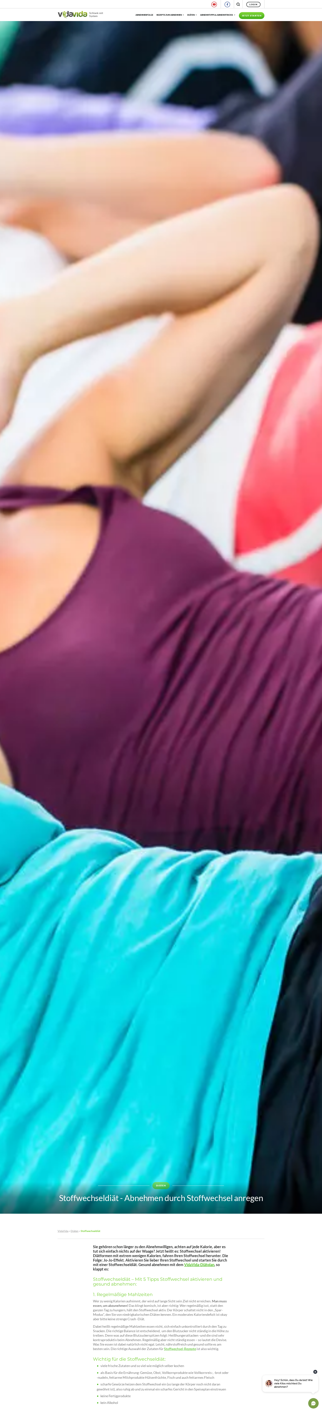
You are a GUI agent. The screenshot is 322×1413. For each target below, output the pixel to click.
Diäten (191, 15)
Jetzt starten (251, 15)
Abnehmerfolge (144, 15)
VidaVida (63, 1231)
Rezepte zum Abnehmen (169, 15)
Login (253, 4)
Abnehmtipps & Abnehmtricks (216, 15)
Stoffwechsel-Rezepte (180, 1349)
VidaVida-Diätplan (199, 1264)
